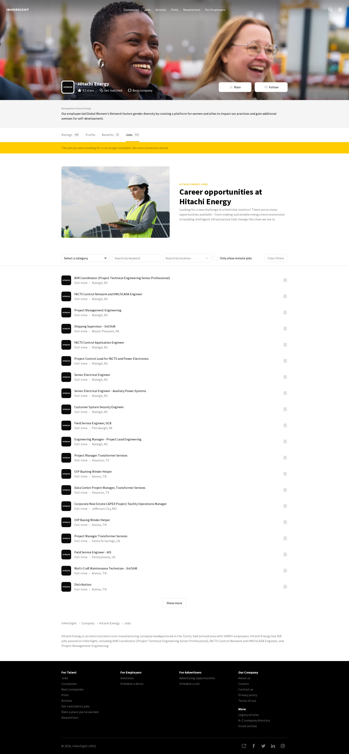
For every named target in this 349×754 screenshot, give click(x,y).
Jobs (147, 10)
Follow (273, 87)
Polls (174, 10)
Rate (237, 87)
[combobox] (187, 258)
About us (244, 678)
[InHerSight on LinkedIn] (273, 746)
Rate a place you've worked (79, 712)
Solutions (127, 678)
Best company (142, 90)
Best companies (72, 689)
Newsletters (191, 10)
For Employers (215, 10)
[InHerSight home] (17, 10)
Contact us (245, 689)
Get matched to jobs (75, 706)
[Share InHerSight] (244, 746)
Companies (131, 10)
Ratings (69, 135)
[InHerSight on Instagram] (283, 746)
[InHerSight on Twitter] (263, 746)
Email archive (247, 726)
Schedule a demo (131, 684)
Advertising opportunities (197, 678)
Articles (161, 10)
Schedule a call (189, 684)
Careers (243, 684)
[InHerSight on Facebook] (254, 746)
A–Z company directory (254, 720)
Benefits (110, 135)
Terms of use (247, 701)
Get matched (113, 90)
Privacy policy (247, 695)
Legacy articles (248, 715)
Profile (90, 135)
